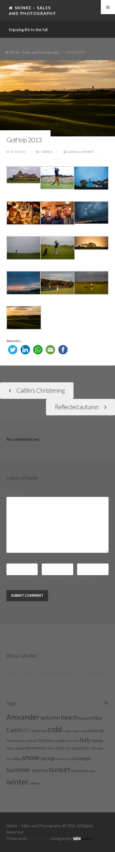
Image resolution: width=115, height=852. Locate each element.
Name (20, 578)
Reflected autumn (77, 407)
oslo (60, 747)
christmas (39, 731)
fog (27, 741)
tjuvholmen (79, 771)
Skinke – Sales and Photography (32, 10)
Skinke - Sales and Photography (34, 52)
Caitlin (14, 730)
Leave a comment (81, 151)
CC (27, 730)
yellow (35, 783)
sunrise (40, 770)
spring (47, 758)
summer (18, 769)
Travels (47, 151)
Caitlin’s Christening (40, 390)
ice (76, 741)
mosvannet (36, 747)
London (19, 748)
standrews (62, 759)
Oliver (51, 748)
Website (84, 578)
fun (55, 741)
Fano (10, 741)
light (9, 748)
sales (101, 748)
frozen (45, 740)
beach (69, 717)
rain (94, 748)
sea (8, 759)
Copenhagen (72, 731)
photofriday (81, 748)
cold (55, 729)
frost (34, 741)
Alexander (23, 716)
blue (97, 718)
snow (31, 757)
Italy (85, 739)
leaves (97, 740)
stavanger (81, 758)
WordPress (38, 838)
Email (55, 578)
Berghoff (85, 718)
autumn (50, 717)
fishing (20, 741)
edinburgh (95, 730)
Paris (68, 748)
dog (84, 731)
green (69, 741)
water (93, 771)
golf (61, 741)
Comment (16, 494)
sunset (59, 769)
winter (17, 781)
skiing (16, 759)
